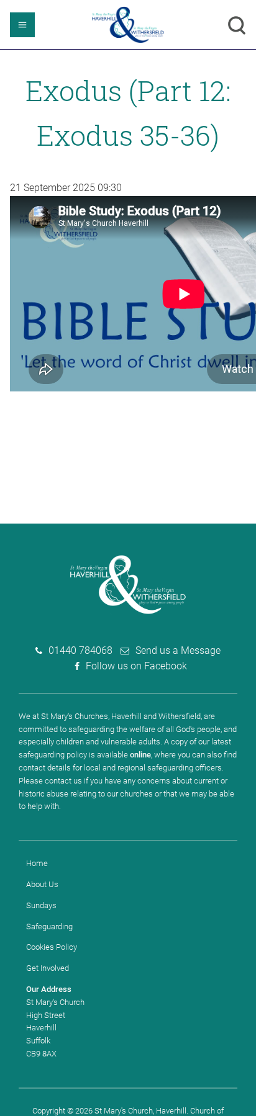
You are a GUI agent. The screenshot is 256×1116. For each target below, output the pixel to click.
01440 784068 (80, 650)
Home (37, 863)
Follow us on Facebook (136, 666)
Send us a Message (178, 650)
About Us (42, 884)
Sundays (41, 905)
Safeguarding (49, 926)
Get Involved (47, 968)
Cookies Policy (51, 947)
